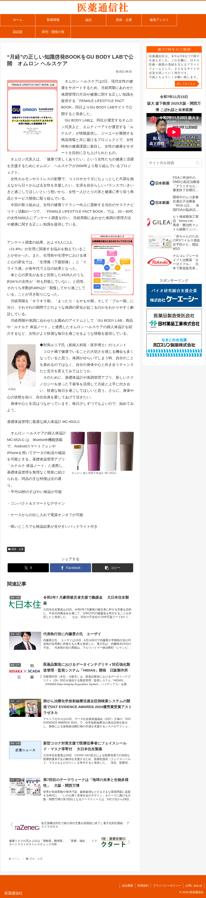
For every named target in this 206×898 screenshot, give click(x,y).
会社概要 (127, 885)
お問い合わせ (193, 885)
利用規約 (143, 885)
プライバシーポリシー (167, 885)
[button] (112, 567)
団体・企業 (17, 549)
